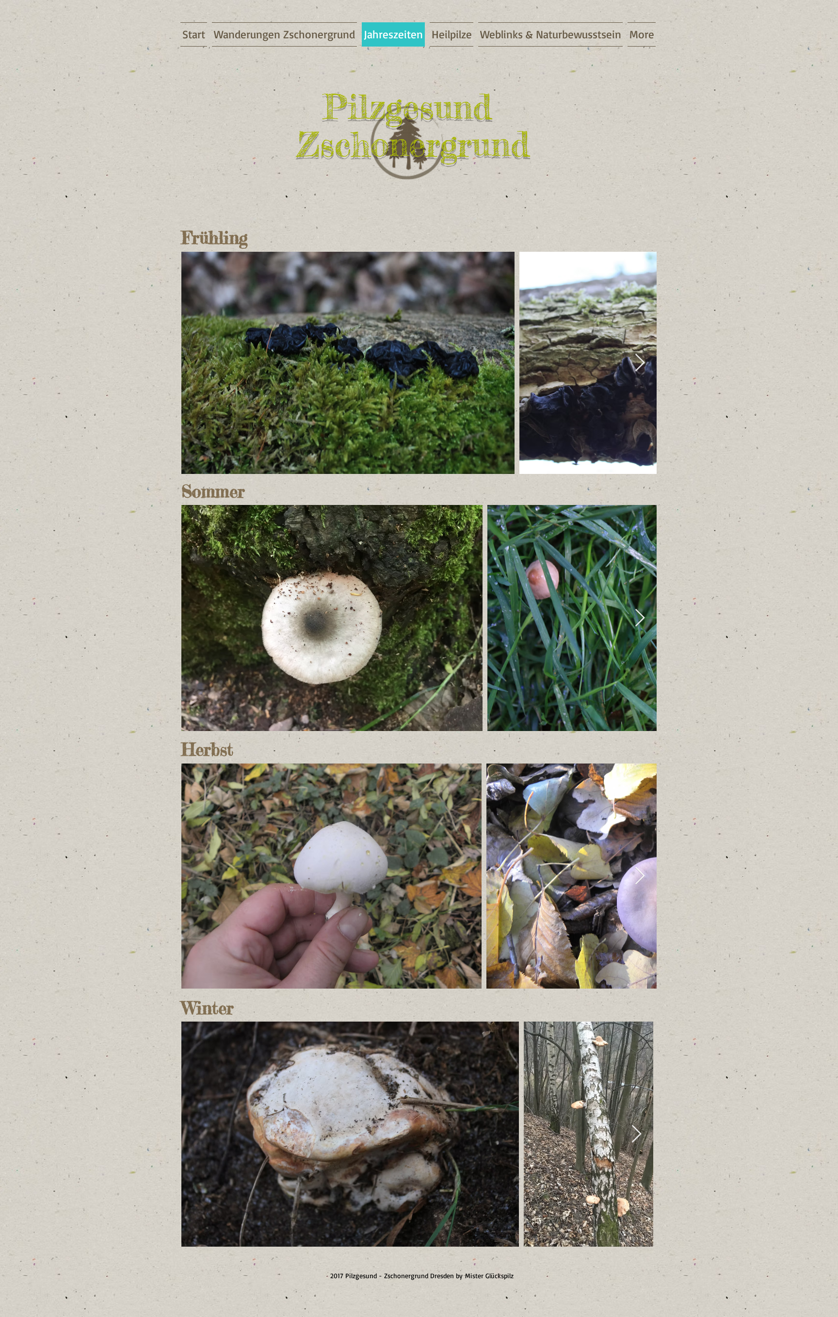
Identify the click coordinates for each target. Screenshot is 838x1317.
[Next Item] (639, 363)
